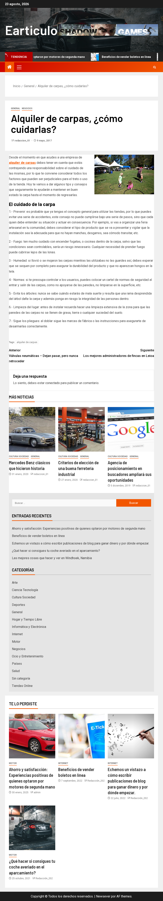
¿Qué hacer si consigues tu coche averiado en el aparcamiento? (56, 551)
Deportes (18, 605)
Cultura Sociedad (19, 456)
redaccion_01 (23, 140)
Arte (15, 582)
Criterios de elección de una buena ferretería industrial (78, 468)
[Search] (154, 67)
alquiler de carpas (27, 342)
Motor (16, 642)
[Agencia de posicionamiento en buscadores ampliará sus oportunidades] (131, 429)
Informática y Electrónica (29, 627)
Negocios (27, 108)
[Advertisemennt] (107, 29)
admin (37, 792)
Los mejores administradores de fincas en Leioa (118, 353)
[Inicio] (9, 67)
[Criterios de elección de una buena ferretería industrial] (81, 429)
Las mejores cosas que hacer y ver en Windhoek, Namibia (52, 558)
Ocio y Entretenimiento (27, 656)
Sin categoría (21, 678)
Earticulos (34, 30)
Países (17, 664)
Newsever (103, 896)
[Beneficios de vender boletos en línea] (81, 736)
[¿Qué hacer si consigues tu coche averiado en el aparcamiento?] (32, 828)
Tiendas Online (22, 686)
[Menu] (19, 67)
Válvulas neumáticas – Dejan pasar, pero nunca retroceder (43, 355)
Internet (17, 634)
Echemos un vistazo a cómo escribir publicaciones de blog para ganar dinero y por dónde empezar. (80, 543)
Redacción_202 (96, 780)
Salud (16, 671)
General (15, 108)
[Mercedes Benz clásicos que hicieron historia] (32, 429)
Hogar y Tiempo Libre (27, 619)
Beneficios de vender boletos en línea (110, 56)
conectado (52, 383)
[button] (19, 67)
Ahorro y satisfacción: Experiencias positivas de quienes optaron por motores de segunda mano (78, 528)
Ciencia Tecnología (25, 590)
